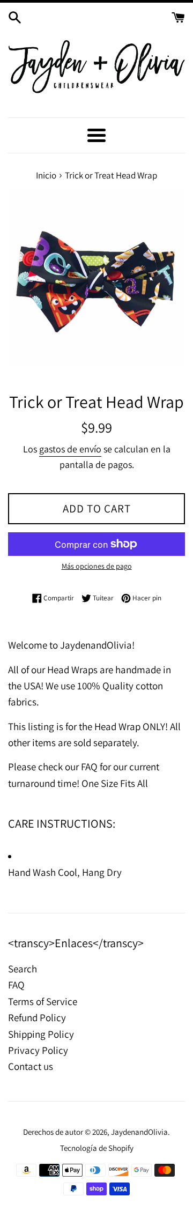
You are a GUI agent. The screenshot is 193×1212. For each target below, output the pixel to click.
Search (22, 968)
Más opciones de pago (97, 566)
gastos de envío (70, 449)
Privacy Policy (38, 1050)
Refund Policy (37, 1017)
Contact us (30, 1066)
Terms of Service (42, 1001)
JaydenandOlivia (139, 1131)
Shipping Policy (41, 1034)
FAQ (16, 984)
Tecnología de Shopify (96, 1147)
